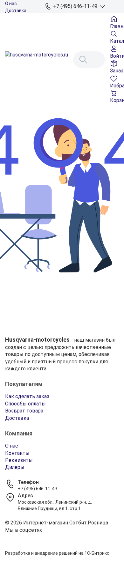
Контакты (17, 453)
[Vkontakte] (62, 538)
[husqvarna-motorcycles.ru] (36, 59)
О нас (11, 3)
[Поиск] (83, 60)
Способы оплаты (25, 404)
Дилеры (14, 467)
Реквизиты (19, 460)
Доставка (15, 10)
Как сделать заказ (27, 396)
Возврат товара (24, 411)
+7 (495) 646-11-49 (37, 488)
